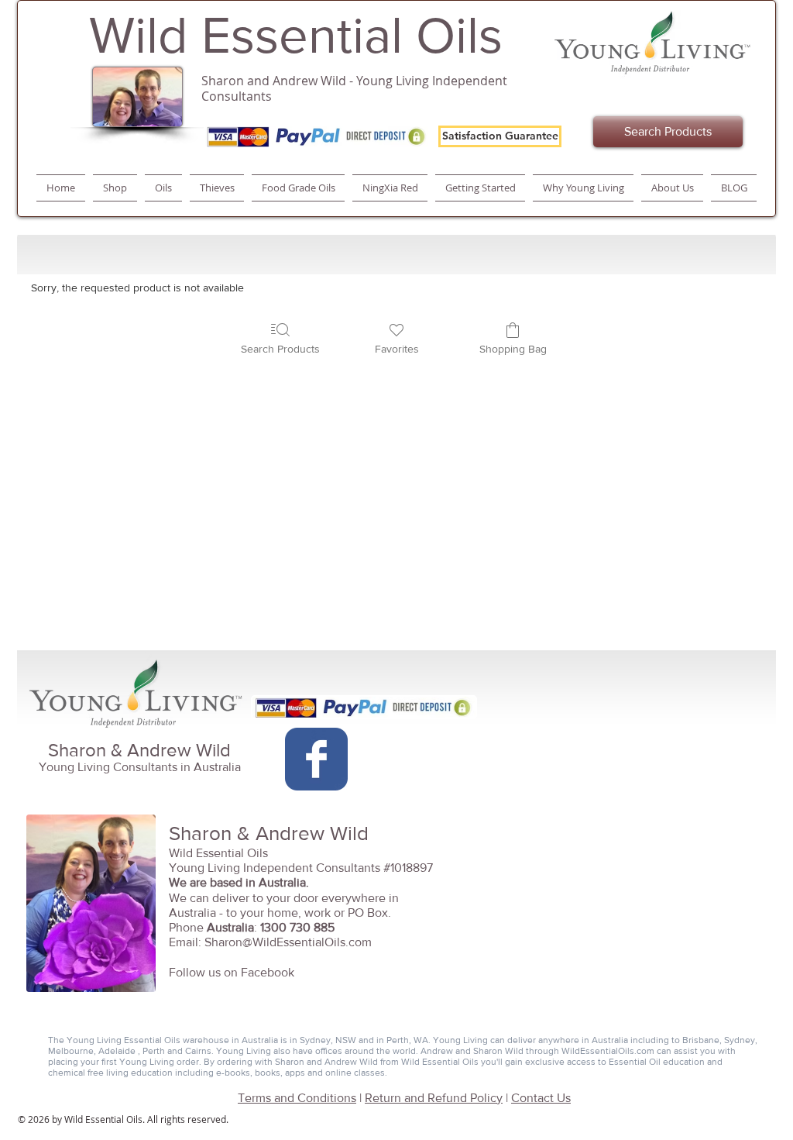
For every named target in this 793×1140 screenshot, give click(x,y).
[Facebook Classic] (316, 759)
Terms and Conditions (297, 1097)
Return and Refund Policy (434, 1097)
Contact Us (541, 1097)
